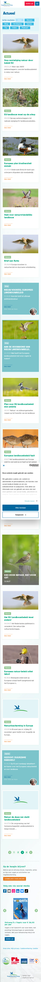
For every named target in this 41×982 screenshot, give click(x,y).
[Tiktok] (26, 891)
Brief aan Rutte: (11, 261)
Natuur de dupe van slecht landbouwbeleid (17, 818)
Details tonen (29, 501)
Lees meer (7, 79)
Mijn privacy (15, 948)
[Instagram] (13, 891)
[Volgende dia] (36, 926)
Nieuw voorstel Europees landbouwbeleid (18, 291)
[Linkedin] (17, 891)
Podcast (25, 28)
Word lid (9, 939)
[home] (10, 4)
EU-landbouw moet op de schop (19, 114)
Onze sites (6, 948)
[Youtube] (9, 891)
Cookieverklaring (26, 948)
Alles (19, 20)
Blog (6, 24)
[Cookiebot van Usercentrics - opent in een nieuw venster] (29, 465)
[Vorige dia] (4, 926)
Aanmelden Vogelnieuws (15, 879)
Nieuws (29, 20)
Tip (6, 28)
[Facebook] (5, 891)
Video (14, 28)
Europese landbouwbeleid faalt (19, 455)
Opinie (29, 24)
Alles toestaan (20, 508)
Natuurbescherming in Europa (18, 725)
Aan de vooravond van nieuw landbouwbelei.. (17, 348)
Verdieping (17, 24)
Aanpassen (19, 515)
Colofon (35, 948)
